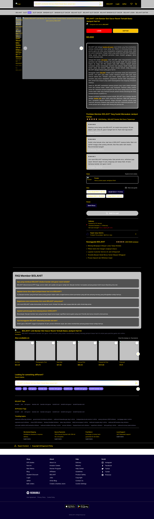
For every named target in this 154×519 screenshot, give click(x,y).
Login (28, 478)
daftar (29, 481)
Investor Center (55, 465)
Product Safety (81, 474)
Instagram (108, 462)
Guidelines (79, 471)
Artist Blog (53, 481)
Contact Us (79, 481)
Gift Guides (30, 462)
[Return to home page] (24, 4)
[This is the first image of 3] (25, 48)
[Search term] (100, 4)
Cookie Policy (51, 497)
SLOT (27, 12)
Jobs (51, 478)
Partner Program (55, 468)
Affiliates (53, 471)
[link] (18, 388)
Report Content (23, 446)
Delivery (78, 462)
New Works (30, 468)
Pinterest (108, 475)
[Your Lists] (131, 4)
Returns (78, 465)
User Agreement (31, 497)
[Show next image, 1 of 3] (81, 48)
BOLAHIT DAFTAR (142, 12)
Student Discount (32, 474)
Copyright (79, 478)
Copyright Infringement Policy (42, 446)
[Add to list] (32, 343)
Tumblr (107, 472)
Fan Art (29, 465)
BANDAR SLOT (48, 12)
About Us (53, 462)
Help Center (80, 468)
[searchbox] (77, 383)
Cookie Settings (81, 483)
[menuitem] (19, 12)
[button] (18, 20)
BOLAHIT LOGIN (129, 12)
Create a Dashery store (57, 484)
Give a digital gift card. (106, 227)
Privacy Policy (41, 497)
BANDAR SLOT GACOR (62, 12)
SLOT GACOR (37, 12)
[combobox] (68, 3)
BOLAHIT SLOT (76, 12)
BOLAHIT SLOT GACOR (91, 12)
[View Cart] (136, 4)
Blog (28, 471)
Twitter (107, 469)
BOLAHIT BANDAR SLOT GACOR (111, 12)
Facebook (108, 465)
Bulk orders (30, 484)
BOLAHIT (19, 12)
